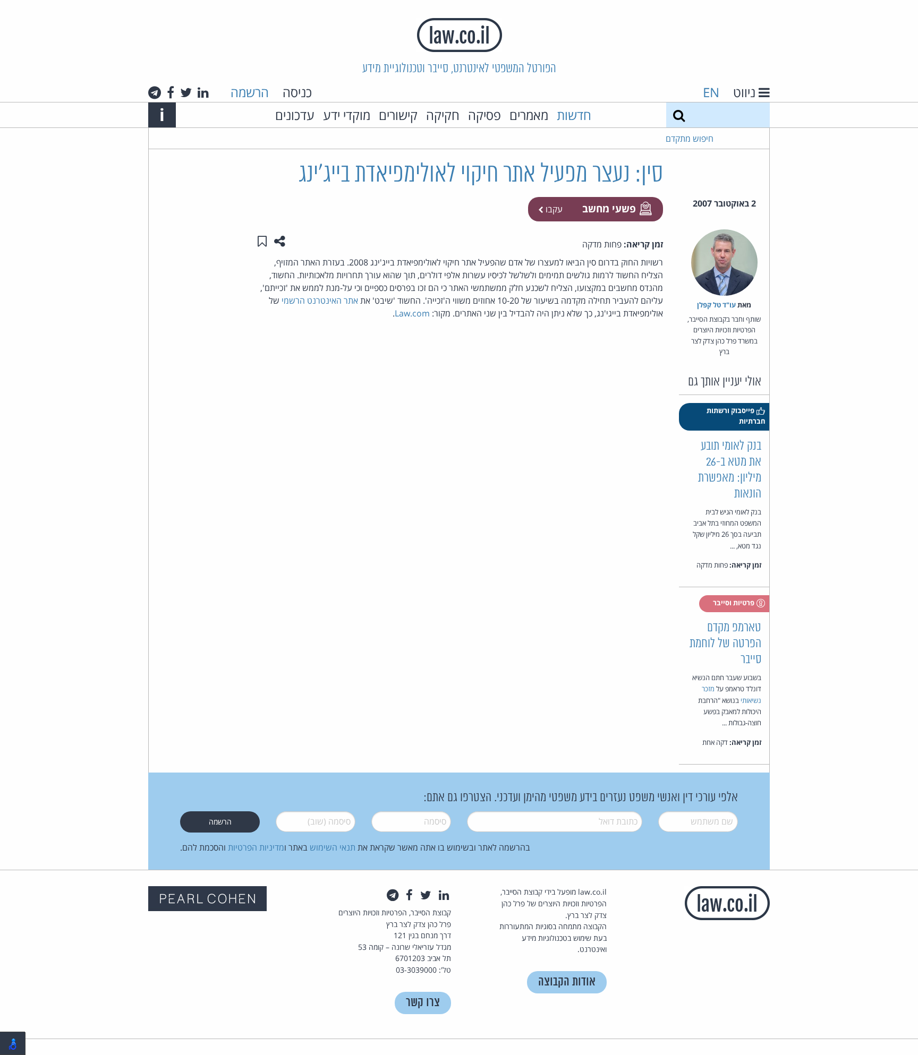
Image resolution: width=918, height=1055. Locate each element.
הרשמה (250, 92)
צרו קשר (423, 1003)
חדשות (574, 115)
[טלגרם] (154, 92)
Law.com (412, 313)
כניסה (297, 92)
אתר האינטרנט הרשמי (320, 300)
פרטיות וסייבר (734, 602)
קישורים (398, 115)
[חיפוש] (679, 114)
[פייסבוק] (170, 92)
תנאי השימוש (332, 847)
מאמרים (528, 115)
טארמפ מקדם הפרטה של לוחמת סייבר (725, 644)
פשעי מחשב (609, 208)
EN (711, 92)
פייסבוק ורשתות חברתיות (736, 416)
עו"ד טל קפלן (716, 305)
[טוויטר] (186, 92)
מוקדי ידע (346, 115)
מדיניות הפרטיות (256, 847)
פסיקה (484, 115)
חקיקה (443, 115)
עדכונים (294, 115)
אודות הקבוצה (567, 982)
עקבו (553, 209)
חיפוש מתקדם (689, 138)
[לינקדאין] (203, 92)
